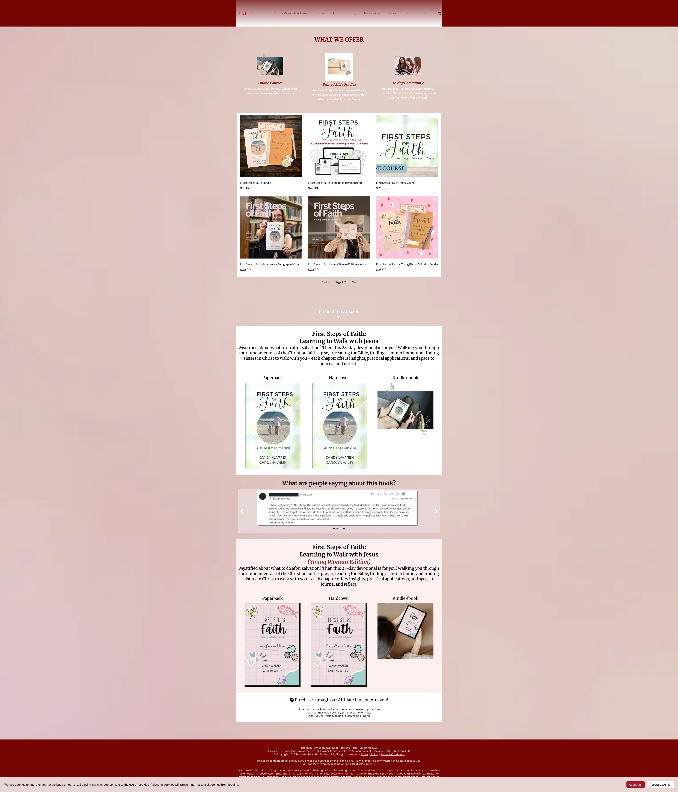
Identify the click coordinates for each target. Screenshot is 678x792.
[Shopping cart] (439, 13)
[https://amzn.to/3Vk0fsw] (273, 645)
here (372, 763)
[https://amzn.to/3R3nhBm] (405, 631)
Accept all (635, 784)
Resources (372, 13)
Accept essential (660, 784)
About (337, 13)
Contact (423, 13)
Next (354, 282)
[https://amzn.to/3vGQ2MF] (405, 410)
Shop (392, 13)
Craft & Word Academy (290, 13)
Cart (406, 13)
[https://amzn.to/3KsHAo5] (339, 645)
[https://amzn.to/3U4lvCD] (339, 425)
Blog (353, 13)
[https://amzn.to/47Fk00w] (273, 425)
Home (320, 13)
